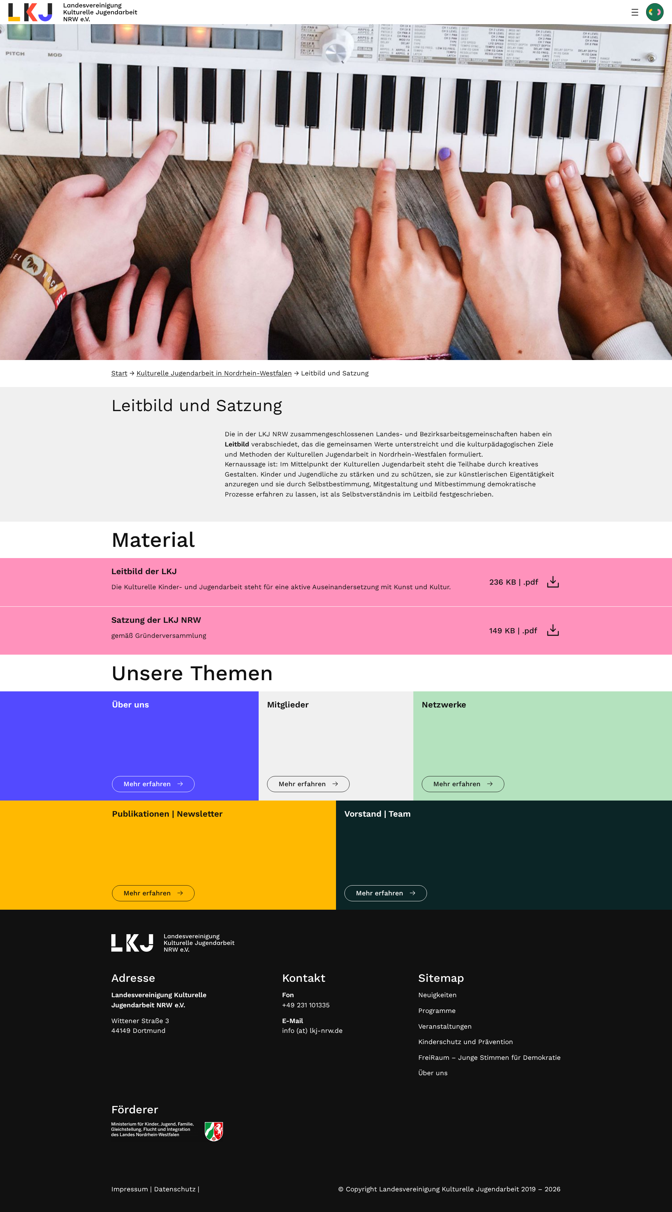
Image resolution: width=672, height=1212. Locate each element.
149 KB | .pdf (513, 630)
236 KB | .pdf (513, 581)
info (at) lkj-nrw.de (312, 1031)
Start (119, 373)
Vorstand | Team (377, 814)
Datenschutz (175, 1189)
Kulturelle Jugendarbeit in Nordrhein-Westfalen (214, 373)
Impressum (129, 1189)
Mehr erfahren (147, 784)
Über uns (130, 705)
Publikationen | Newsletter (167, 814)
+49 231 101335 (306, 1005)
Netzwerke (444, 705)
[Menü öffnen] (634, 12)
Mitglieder (288, 705)
